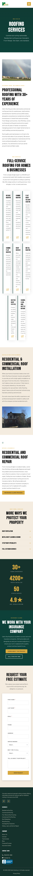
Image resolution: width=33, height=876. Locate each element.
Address (10, 733)
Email (10, 716)
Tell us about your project (17, 758)
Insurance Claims (6, 845)
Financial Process (7, 843)
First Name (11, 699)
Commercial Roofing (7, 812)
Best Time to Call (13, 749)
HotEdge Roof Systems (8, 823)
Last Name (11, 707)
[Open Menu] (29, 4)
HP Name (1, 667)
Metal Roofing (6, 821)
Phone (10, 724)
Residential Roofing (7, 810)
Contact (4, 836)
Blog (3, 841)
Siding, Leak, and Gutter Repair (10, 826)
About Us (4, 834)
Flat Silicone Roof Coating (9, 815)
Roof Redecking (6, 819)
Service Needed (12, 741)
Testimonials (5, 839)
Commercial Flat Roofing (8, 817)
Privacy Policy (16, 873)
